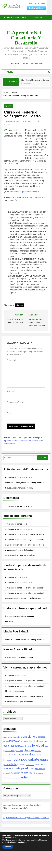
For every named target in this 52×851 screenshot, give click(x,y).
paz (32, 768)
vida (23, 777)
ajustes (23, 842)
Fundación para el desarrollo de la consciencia (24, 598)
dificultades (24, 741)
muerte (30, 764)
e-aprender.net (12, 121)
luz (18, 764)
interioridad (7, 755)
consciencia (29, 736)
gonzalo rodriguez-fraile (13, 751)
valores (17, 778)
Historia (29, 750)
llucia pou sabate (25, 759)
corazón (41, 737)
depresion (14, 741)
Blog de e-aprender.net (14, 691)
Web (9, 413)
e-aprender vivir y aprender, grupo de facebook (24, 545)
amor (5, 737)
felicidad (38, 745)
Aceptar (8, 847)
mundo (37, 764)
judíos (20, 755)
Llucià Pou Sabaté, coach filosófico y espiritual (25, 483)
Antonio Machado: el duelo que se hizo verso (23, 17)
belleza (10, 737)
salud (41, 773)
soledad (6, 778)
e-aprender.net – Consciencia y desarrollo (26, 38)
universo (12, 778)
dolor (31, 741)
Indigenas (38, 751)
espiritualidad (11, 745)
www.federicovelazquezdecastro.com (21, 192)
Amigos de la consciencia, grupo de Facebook (24, 534)
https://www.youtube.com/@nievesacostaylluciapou (26, 817)
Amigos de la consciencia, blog (18, 477)
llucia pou (36, 754)
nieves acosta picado (16, 768)
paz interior (40, 769)
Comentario (12, 360)
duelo (36, 741)
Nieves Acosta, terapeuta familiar (19, 488)
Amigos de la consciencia (16, 524)
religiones (26, 772)
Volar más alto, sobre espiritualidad (20, 555)
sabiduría (36, 773)
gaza (46, 746)
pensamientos (8, 773)
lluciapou (7, 760)
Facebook (22, 746)
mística (42, 764)
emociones (43, 741)
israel (14, 754)
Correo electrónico (15, 402)
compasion (16, 737)
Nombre (11, 391)
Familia (29, 746)
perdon (17, 773)
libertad (26, 754)
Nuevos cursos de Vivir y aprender (19, 616)
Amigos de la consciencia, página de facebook (24, 539)
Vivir (28, 778)
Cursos (8, 106)
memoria (22, 764)
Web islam (9, 621)
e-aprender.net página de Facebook (19, 550)
